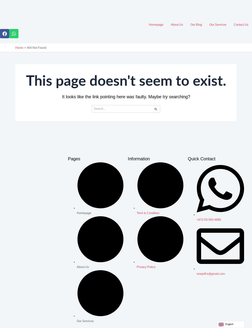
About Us (177, 24)
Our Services (217, 24)
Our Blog (196, 24)
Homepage (156, 24)
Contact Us (241, 24)
